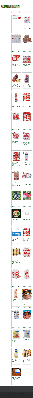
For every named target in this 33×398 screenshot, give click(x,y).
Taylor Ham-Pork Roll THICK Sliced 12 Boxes (16, 163)
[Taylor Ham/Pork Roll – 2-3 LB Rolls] (27, 58)
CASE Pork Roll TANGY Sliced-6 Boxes (26, 302)
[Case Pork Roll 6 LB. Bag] (16, 293)
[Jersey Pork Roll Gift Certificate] (16, 17)
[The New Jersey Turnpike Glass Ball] (16, 195)
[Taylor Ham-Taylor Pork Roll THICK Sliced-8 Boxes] (27, 97)
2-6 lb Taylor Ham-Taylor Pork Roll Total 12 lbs (16, 183)
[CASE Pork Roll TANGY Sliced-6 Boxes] (27, 294)
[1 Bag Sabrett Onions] (27, 334)
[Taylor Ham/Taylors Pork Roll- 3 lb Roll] (27, 78)
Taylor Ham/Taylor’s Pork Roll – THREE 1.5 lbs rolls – (26, 143)
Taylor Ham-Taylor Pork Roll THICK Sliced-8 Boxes (26, 104)
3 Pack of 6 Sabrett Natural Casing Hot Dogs (26, 360)
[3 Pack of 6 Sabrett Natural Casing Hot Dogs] (27, 353)
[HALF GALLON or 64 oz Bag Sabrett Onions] (16, 372)
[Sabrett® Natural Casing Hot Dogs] (16, 78)
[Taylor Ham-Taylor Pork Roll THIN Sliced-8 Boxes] (27, 232)
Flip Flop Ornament (15, 219)
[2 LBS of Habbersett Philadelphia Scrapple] (27, 20)
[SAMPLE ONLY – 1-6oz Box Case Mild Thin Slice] (27, 314)
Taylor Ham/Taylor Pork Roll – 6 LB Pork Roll (16, 104)
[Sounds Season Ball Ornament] (27, 213)
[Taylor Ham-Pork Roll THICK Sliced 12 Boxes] (16, 156)
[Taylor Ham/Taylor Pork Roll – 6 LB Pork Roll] (16, 97)
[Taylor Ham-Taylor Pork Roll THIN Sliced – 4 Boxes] (16, 58)
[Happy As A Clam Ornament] (16, 232)
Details (19, 31)
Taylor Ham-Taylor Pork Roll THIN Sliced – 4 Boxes (16, 65)
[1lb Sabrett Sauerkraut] (16, 334)
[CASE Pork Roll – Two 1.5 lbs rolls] (27, 252)
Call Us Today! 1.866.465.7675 (13, 2)
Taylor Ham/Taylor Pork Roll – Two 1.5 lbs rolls (15, 123)
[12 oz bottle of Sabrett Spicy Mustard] (16, 353)
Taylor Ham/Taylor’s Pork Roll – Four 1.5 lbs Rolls (16, 142)
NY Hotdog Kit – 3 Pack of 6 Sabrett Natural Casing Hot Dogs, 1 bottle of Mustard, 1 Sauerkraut (16, 260)
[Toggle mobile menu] (31, 5)
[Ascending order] (20, 12)
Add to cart (14, 31)
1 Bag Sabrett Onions (27, 339)
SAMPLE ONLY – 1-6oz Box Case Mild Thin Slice (26, 321)
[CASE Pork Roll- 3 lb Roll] (27, 274)
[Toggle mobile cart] (29, 5)
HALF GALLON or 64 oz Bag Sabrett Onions (16, 378)
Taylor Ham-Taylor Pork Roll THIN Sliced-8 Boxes (26, 239)
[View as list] (30, 13)
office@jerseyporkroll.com (20, 2)
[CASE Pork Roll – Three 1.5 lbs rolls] (16, 274)
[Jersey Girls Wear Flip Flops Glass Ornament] (27, 195)
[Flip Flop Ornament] (16, 213)
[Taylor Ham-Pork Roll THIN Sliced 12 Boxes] (27, 117)
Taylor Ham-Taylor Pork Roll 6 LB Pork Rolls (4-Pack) (26, 45)
